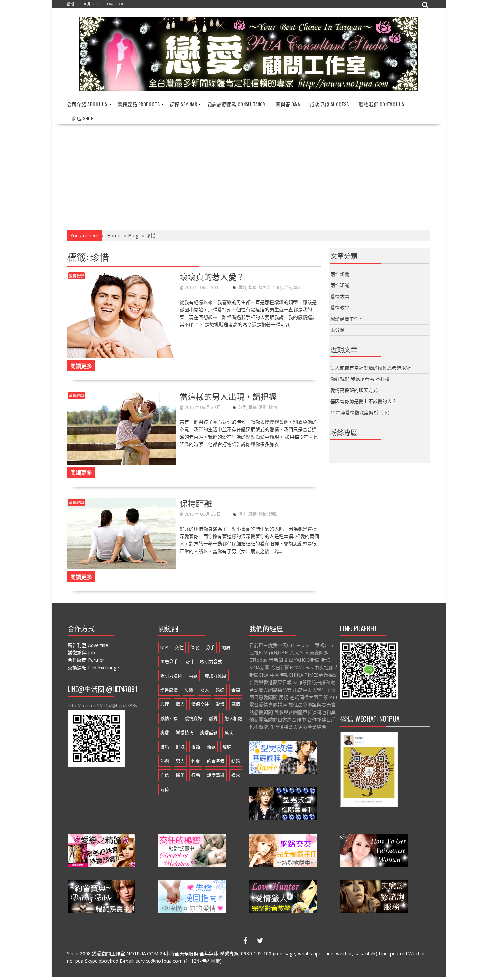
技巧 (164, 747)
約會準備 (215, 761)
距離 (273, 514)
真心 (297, 287)
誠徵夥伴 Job (81, 652)
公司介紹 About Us (87, 104)
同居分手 (169, 661)
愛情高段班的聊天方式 (354, 390)
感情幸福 (169, 718)
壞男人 (265, 287)
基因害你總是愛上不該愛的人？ (363, 401)
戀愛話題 (209, 732)
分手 (242, 407)
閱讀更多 (81, 366)
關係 (164, 789)
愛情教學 (76, 275)
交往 (179, 647)
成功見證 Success (329, 104)
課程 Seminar (183, 104)
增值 (253, 287)
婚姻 (220, 690)
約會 (195, 761)
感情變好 (193, 718)
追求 (235, 775)
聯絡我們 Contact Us (381, 104)
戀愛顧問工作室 (346, 319)
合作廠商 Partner (86, 660)
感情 (253, 514)
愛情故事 (339, 296)
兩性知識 (339, 285)
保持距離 (196, 503)
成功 (228, 732)
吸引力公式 (211, 661)
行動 (195, 775)
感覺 (213, 718)
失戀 (189, 690)
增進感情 (169, 690)
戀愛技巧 (184, 732)
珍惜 (287, 287)
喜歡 (193, 676)
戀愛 (164, 732)
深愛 (263, 407)
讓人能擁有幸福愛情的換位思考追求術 (370, 368)
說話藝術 (215, 775)
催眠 (194, 647)
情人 (242, 514)
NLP (164, 647)
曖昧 (226, 747)
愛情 (220, 704)
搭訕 (195, 747)
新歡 (211, 747)
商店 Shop (83, 118)
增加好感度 (216, 676)
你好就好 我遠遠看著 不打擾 (360, 379)
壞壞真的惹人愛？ (212, 276)
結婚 (235, 761)
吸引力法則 (171, 676)
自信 (164, 775)
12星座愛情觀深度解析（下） (361, 412)
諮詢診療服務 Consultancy (236, 104)
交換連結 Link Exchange (93, 667)
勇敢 (242, 287)
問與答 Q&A (288, 104)
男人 (180, 761)
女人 (204, 690)
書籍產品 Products (139, 104)
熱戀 (164, 761)
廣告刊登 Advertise (88, 645)
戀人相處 (233, 718)
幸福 (253, 407)
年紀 (277, 287)
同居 (225, 647)
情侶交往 (200, 704)
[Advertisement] (249, 175)
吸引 (189, 661)
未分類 (337, 330)
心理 (164, 704)
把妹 (180, 747)
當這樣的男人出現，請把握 (228, 396)
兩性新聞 (339, 274)
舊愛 (180, 775)
